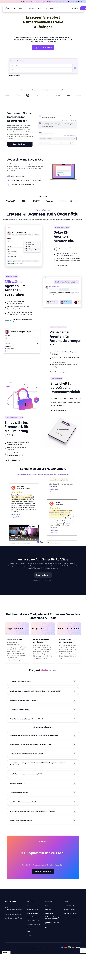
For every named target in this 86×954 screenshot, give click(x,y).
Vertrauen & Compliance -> (59, 410)
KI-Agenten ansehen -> (61, 266)
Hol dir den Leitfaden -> (12, 460)
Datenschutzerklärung (32, 917)
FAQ (46, 927)
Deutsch (5, 952)
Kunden (40, 8)
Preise (45, 8)
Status (28, 931)
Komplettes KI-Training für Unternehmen (52, 923)
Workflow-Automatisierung (71, 913)
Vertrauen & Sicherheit (32, 909)
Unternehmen (31, 8)
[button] (22, 8)
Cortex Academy (50, 913)
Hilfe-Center (48, 909)
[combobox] (6, 952)
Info (27, 905)
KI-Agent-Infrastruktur (70, 909)
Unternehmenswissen (70, 917)
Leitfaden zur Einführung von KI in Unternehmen (52, 917)
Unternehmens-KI (69, 905)
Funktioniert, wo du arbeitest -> (22, 320)
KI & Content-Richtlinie (32, 920)
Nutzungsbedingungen (32, 913)
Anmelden (75, 8)
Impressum (29, 928)
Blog (46, 905)
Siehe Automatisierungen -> (58, 372)
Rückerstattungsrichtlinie (33, 924)
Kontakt (28, 935)
